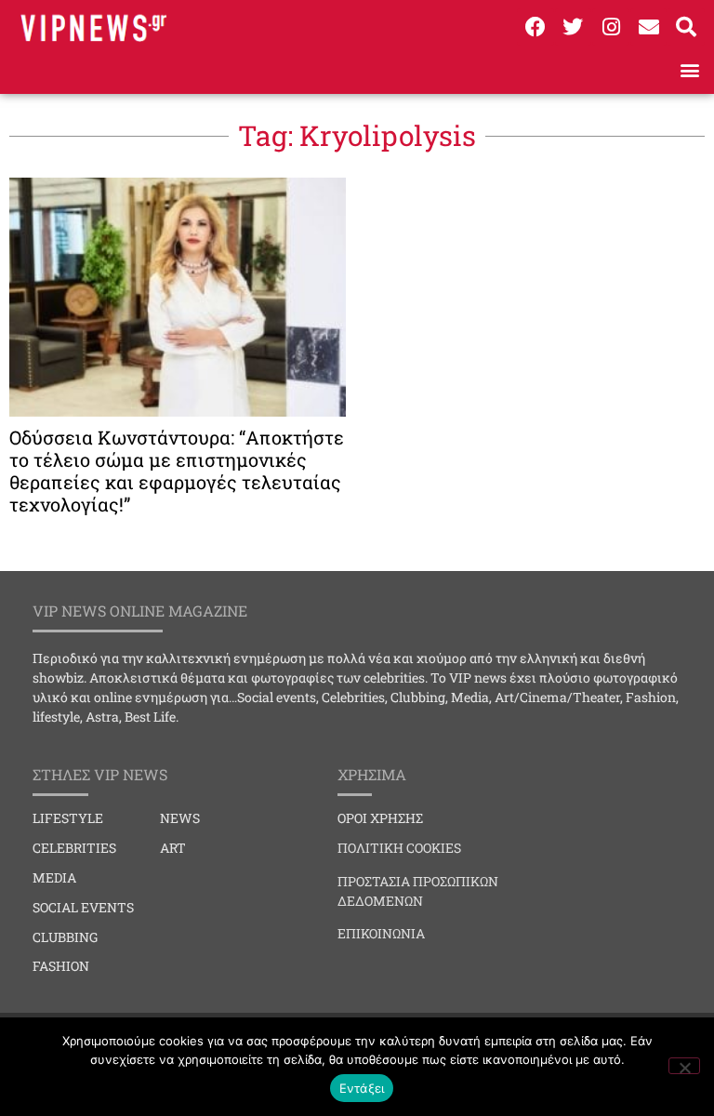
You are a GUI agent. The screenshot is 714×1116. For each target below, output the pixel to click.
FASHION (61, 966)
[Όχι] (684, 1065)
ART (173, 848)
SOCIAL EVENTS (83, 907)
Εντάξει (362, 1088)
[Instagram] (610, 27)
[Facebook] (535, 27)
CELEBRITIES (74, 848)
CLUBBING (65, 937)
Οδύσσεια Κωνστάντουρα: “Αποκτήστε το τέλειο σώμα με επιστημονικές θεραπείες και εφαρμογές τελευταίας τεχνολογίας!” (176, 470)
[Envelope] (649, 27)
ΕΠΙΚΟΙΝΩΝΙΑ (381, 933)
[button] (689, 69)
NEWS (180, 818)
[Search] (686, 27)
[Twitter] (573, 27)
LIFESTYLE (68, 818)
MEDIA (54, 877)
